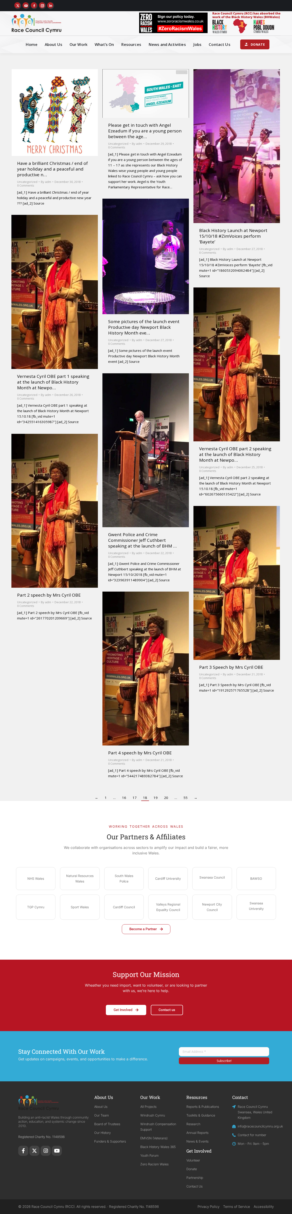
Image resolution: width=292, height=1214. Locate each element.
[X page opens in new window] (17, 5)
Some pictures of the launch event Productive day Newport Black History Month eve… (144, 327)
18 (145, 797)
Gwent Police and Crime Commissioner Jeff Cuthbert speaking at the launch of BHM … (142, 540)
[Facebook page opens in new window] (34, 5)
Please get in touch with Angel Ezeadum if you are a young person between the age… (145, 131)
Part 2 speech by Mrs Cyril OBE (49, 595)
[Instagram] (46, 1151)
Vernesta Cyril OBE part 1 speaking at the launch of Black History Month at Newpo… (53, 382)
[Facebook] (23, 1151)
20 (166, 797)
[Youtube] (57, 1151)
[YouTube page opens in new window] (26, 5)
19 (156, 797)
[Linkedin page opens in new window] (50, 5)
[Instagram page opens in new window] (42, 5)
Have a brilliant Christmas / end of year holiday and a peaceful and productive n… (52, 169)
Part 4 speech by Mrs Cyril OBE (140, 753)
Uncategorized (27, 182)
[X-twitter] (34, 1151)
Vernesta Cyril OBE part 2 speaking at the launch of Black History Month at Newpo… (235, 454)
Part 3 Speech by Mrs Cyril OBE (231, 667)
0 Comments (25, 185)
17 (135, 797)
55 (185, 797)
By (46, 182)
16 (124, 797)
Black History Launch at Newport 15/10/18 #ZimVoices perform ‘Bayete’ (233, 236)
